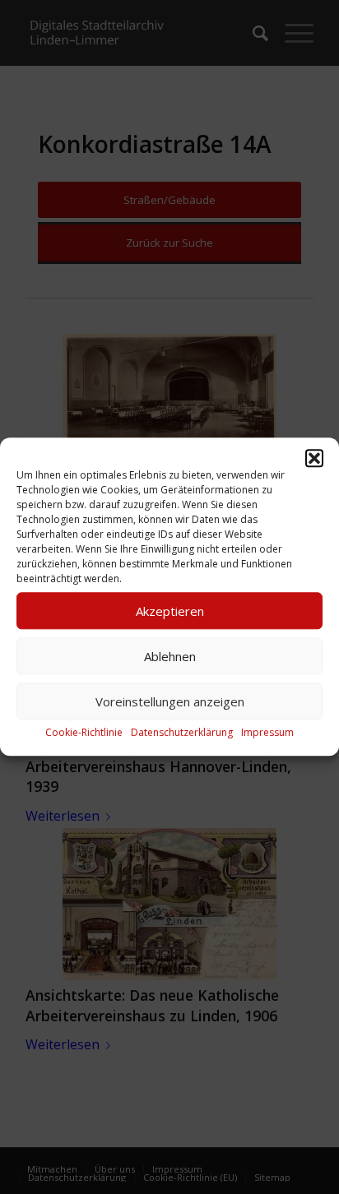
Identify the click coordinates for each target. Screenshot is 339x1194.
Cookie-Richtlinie (84, 732)
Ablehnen (170, 656)
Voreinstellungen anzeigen (169, 701)
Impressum (267, 732)
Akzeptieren (170, 611)
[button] (314, 458)
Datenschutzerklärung (182, 732)
